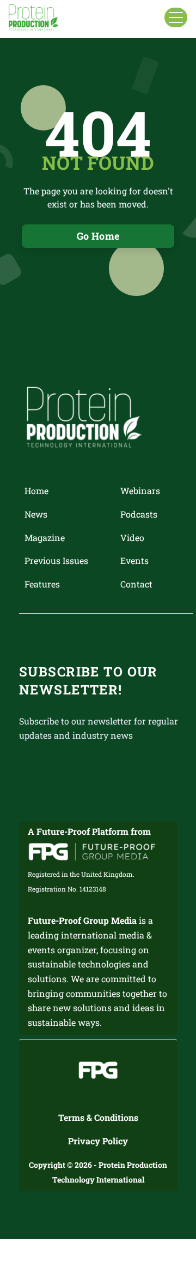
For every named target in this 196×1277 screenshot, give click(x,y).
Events (134, 560)
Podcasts (138, 514)
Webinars (140, 490)
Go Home (98, 235)
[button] (175, 17)
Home (36, 490)
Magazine (44, 537)
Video (132, 537)
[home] (34, 17)
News (35, 514)
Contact (136, 584)
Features (42, 584)
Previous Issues (56, 560)
